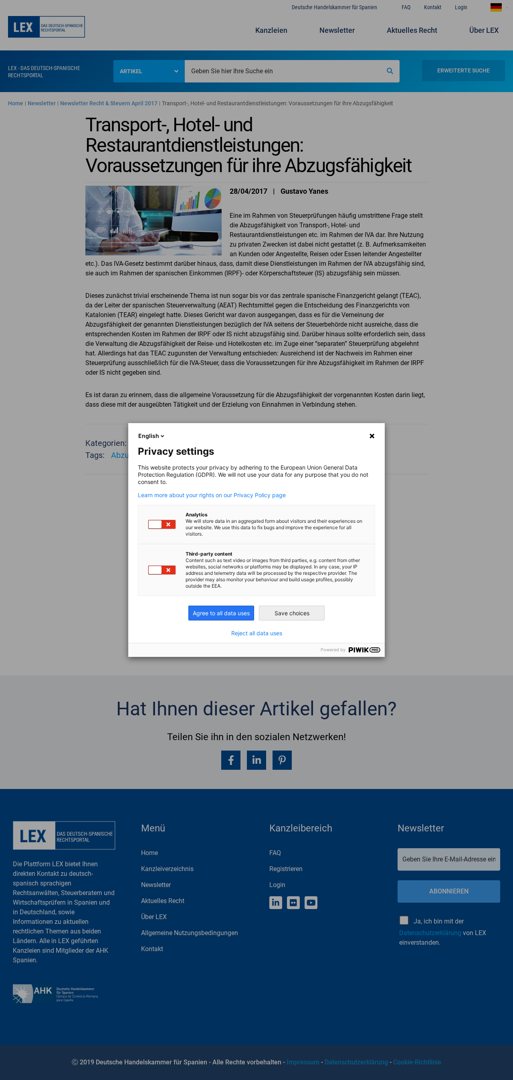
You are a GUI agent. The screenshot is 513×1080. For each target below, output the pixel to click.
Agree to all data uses (221, 613)
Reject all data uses (256, 633)
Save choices (292, 613)
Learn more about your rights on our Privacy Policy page (212, 495)
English (148, 435)
